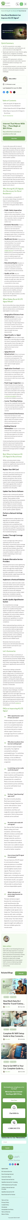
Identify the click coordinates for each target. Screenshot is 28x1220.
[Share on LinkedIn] (7, 92)
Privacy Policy (5, 1202)
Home (2, 10)
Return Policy (5, 1214)
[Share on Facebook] (4, 92)
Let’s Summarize (8, 115)
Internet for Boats (6, 1177)
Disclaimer (4, 1207)
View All (21, 973)
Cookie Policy (5, 1204)
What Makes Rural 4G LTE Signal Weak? (14, 108)
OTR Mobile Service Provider (9, 1184)
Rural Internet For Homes (8, 1194)
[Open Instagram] (11, 92)
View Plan (14, 138)
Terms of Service (6, 1211)
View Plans (14, 1100)
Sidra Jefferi (7, 946)
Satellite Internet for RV (8, 1192)
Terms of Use (5, 1200)
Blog (7, 10)
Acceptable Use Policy (7, 1209)
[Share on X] (14, 92)
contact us (18, 703)
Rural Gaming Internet (8, 1174)
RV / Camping (13, 1029)
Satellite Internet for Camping (9, 1182)
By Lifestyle (14, 10)
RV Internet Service (7, 1171)
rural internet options (10, 396)
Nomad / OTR (13, 997)
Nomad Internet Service (8, 1179)
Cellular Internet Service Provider (8, 1188)
